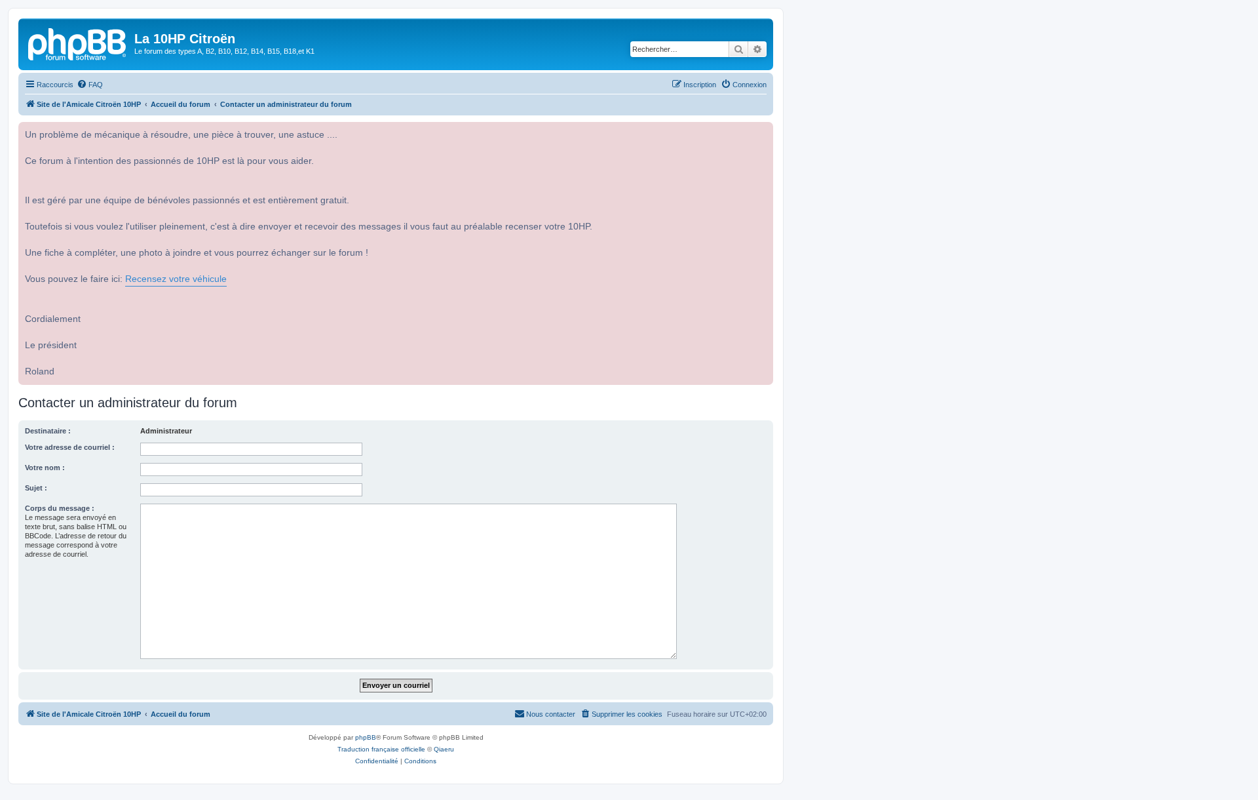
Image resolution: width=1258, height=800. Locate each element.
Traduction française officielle (381, 749)
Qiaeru (444, 749)
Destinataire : (48, 431)
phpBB (365, 737)
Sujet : (36, 488)
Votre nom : (45, 467)
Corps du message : (59, 508)
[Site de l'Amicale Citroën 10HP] (78, 43)
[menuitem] (90, 84)
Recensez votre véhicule (176, 279)
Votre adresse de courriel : (70, 447)
